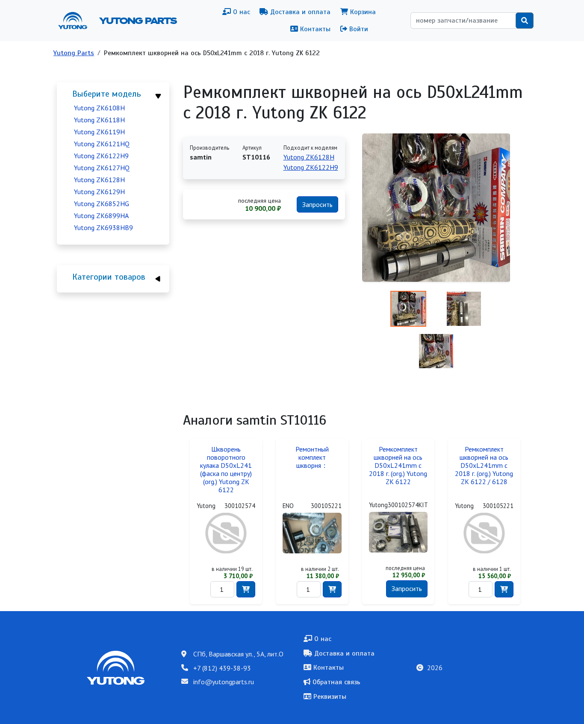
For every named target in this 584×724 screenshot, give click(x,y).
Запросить (317, 204)
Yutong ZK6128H (99, 179)
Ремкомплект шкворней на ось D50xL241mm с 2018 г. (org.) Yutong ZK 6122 (398, 465)
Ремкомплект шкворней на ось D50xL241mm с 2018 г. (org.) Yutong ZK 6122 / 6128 (484, 465)
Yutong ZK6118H (99, 119)
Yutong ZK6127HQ (102, 167)
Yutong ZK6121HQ (102, 143)
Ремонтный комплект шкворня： (312, 457)
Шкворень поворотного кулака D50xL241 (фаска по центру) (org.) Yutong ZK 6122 (226, 469)
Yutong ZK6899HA (101, 215)
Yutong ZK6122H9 (101, 155)
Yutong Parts (137, 21)
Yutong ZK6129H (99, 191)
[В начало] (76, 20)
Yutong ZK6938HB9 (103, 227)
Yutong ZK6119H (99, 131)
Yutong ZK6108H (99, 107)
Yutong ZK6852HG (101, 203)
